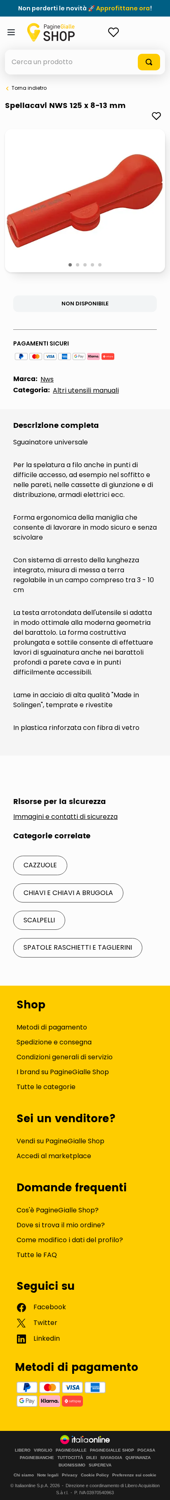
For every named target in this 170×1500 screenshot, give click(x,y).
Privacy (70, 1475)
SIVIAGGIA (111, 1458)
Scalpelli (39, 920)
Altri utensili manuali (86, 390)
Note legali (48, 1475)
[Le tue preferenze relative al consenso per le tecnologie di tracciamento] (155, 1485)
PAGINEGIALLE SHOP (112, 1450)
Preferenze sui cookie (134, 1475)
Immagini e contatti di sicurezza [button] (65, 817)
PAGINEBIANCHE (37, 1458)
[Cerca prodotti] (149, 62)
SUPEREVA (100, 1465)
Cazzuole (40, 865)
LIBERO (23, 1450)
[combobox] (85, 62)
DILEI (91, 1458)
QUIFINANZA (138, 1458)
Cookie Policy (95, 1475)
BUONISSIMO (72, 1465)
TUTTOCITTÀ (70, 1458)
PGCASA (146, 1450)
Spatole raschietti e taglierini (78, 947)
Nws (47, 379)
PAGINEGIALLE (71, 1450)
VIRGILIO (43, 1450)
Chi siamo (24, 1475)
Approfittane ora (123, 8)
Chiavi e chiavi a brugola (68, 893)
